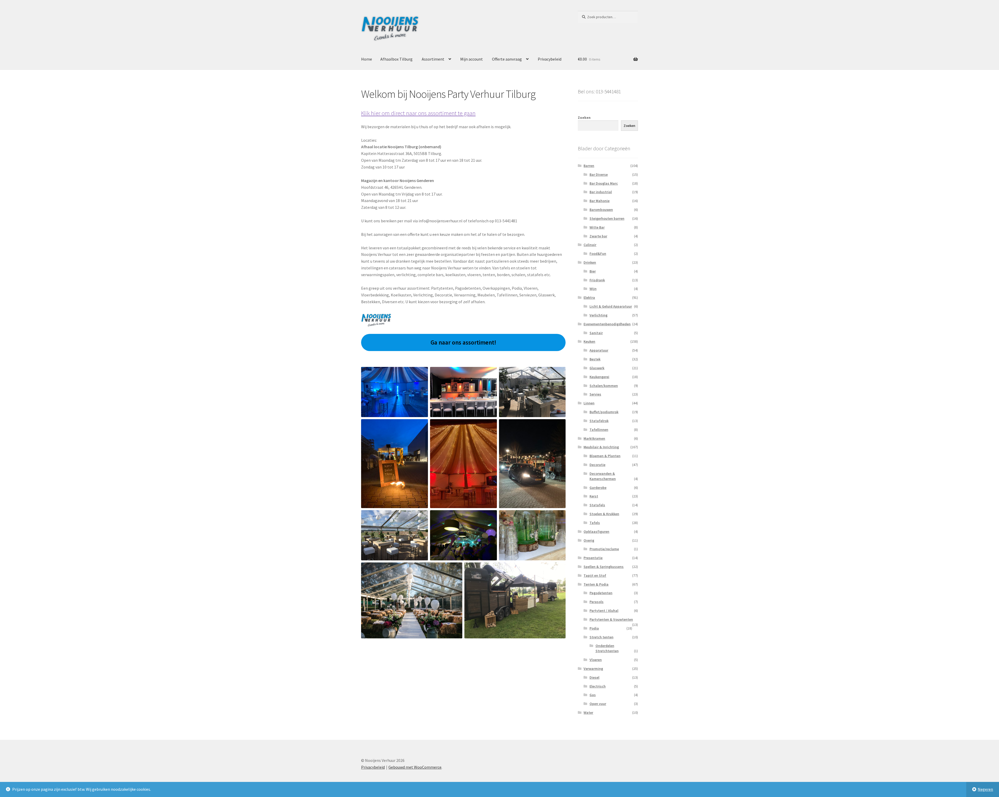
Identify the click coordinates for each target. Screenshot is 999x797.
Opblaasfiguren (596, 531)
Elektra (589, 297)
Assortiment (433, 59)
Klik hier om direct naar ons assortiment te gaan (418, 113)
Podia (594, 628)
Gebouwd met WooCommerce (414, 767)
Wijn (593, 288)
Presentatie (593, 557)
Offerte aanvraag (507, 59)
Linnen (589, 403)
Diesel (594, 677)
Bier (593, 271)
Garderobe (598, 487)
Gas (593, 694)
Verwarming (593, 668)
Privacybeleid (549, 59)
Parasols (597, 601)
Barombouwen (601, 209)
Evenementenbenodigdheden (607, 324)
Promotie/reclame (604, 549)
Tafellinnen (599, 429)
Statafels (597, 505)
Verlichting (598, 315)
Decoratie (597, 464)
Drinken (590, 262)
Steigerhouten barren (607, 218)
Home (366, 59)
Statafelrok (599, 420)
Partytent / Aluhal (604, 610)
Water (588, 712)
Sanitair (596, 333)
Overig (589, 540)
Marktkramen (594, 438)
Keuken (589, 341)
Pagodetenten (601, 593)
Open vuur (598, 703)
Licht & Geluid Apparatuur (611, 306)
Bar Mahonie (600, 200)
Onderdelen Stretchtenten (607, 648)
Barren (589, 165)
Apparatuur (599, 350)
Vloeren (596, 659)
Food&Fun (598, 253)
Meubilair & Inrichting (601, 447)
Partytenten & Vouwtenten (611, 619)
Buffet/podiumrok (604, 412)
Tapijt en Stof (595, 575)
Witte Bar (597, 227)
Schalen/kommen (604, 385)
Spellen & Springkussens (604, 566)
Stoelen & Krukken (604, 513)
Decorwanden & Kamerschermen (603, 476)
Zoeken (584, 117)
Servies (595, 394)
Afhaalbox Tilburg (396, 59)
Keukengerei (599, 376)
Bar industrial (601, 192)
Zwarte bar (598, 236)
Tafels (595, 522)
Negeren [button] (985, 789)
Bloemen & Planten (605, 455)
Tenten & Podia (596, 584)
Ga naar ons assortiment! (463, 342)
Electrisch (598, 686)
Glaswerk (597, 368)
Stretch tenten (601, 637)
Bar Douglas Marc (604, 183)
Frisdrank (597, 280)
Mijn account (471, 59)
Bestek (595, 359)
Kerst (594, 496)
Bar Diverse (599, 174)
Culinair (590, 244)
